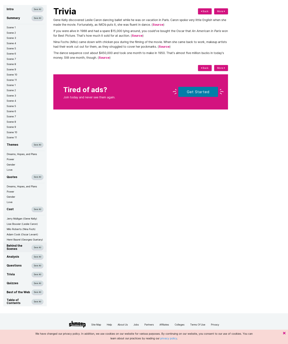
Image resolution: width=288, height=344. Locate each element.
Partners (149, 324)
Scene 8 (11, 64)
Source (158, 24)
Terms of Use (197, 324)
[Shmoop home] (77, 324)
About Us (123, 324)
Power (10, 159)
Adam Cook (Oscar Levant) (22, 234)
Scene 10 (12, 74)
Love (9, 169)
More (220, 11)
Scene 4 (11, 43)
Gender (11, 164)
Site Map (96, 324)
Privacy (215, 324)
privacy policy (168, 338)
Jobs (136, 324)
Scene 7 (11, 58)
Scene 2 (11, 32)
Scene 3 (11, 38)
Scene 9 (11, 69)
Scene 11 (12, 80)
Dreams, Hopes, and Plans (22, 154)
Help (109, 324)
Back (205, 11)
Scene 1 (11, 27)
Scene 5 (11, 48)
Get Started (198, 92)
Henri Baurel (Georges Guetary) (25, 239)
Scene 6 (11, 53)
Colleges (179, 324)
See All (37, 9)
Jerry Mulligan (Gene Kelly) (22, 218)
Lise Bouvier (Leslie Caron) (22, 224)
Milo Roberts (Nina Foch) (21, 229)
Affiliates (164, 324)
